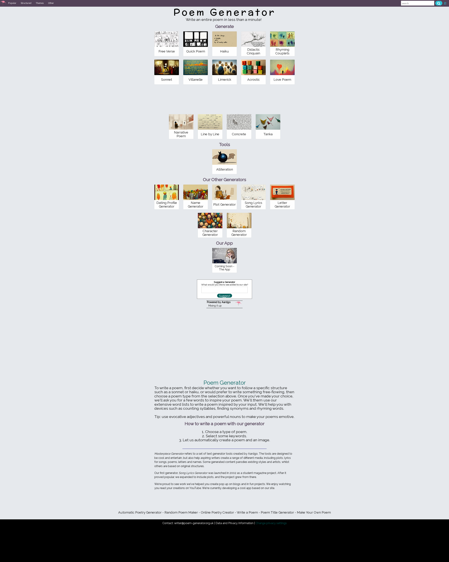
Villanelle (196, 79)
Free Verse (167, 51)
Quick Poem (195, 51)
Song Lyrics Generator (253, 204)
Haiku (224, 51)
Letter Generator (282, 204)
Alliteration (224, 169)
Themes (40, 3)
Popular (12, 3)
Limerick (224, 79)
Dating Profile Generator (166, 204)
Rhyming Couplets (282, 51)
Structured (26, 3)
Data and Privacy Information (234, 523)
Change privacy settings (271, 523)
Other (51, 3)
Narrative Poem (181, 134)
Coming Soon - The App (224, 268)
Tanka (268, 134)
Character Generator (210, 232)
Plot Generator (224, 204)
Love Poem (282, 79)
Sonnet (166, 79)
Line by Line (210, 134)
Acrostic (253, 79)
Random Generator (239, 232)
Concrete (239, 134)
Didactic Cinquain (253, 51)
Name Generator (195, 204)
